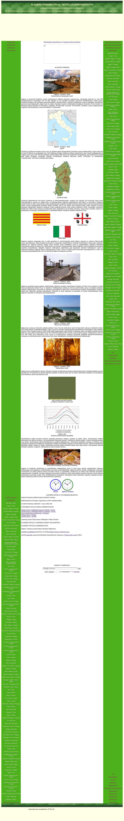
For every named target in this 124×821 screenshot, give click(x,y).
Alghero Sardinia (67, 491)
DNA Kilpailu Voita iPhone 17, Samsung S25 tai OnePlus (62, 42)
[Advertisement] (62, 27)
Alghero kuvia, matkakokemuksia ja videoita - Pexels (38, 510)
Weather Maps (62, 398)
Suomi (55, 491)
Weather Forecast (55, 398)
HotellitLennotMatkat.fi (28, 532)
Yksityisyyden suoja (70, 535)
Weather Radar (70, 398)
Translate (76, 572)
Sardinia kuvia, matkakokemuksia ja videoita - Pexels (38, 511)
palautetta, (29, 535)
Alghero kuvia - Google (28, 515)
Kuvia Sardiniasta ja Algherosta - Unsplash (35, 513)
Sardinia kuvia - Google (28, 516)
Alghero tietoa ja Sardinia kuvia (59, 532)
